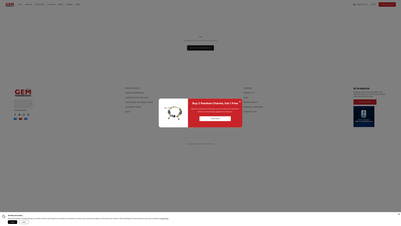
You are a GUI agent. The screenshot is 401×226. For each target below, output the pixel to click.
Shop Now (215, 119)
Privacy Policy (164, 218)
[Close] (399, 214)
